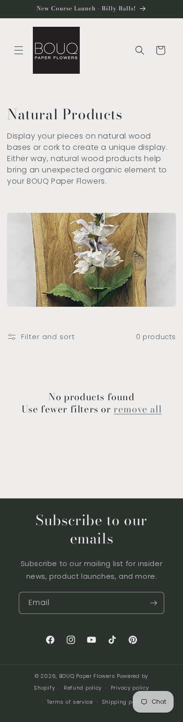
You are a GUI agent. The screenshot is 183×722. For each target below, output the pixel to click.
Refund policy (83, 687)
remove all (137, 409)
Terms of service (70, 702)
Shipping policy (123, 702)
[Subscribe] (153, 603)
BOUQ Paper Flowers (87, 676)
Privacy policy (130, 687)
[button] (18, 50)
